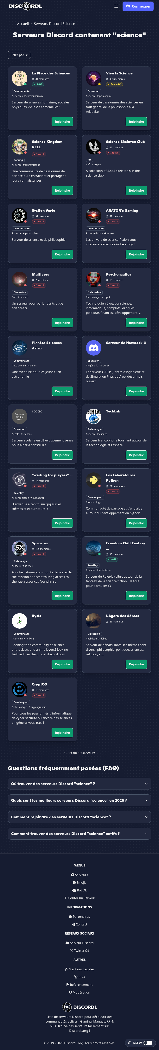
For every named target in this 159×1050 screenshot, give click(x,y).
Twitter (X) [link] (81, 950)
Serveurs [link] (81, 875)
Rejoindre (62, 122)
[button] (116, 6)
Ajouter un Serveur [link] (81, 898)
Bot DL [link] (82, 890)
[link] (25, 6)
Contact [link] (81, 924)
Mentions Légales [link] (81, 969)
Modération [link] (81, 992)
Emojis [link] (81, 882)
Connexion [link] (141, 6)
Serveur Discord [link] (82, 943)
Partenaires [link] (81, 916)
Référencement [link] (81, 985)
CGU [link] (82, 977)
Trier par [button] (17, 55)
